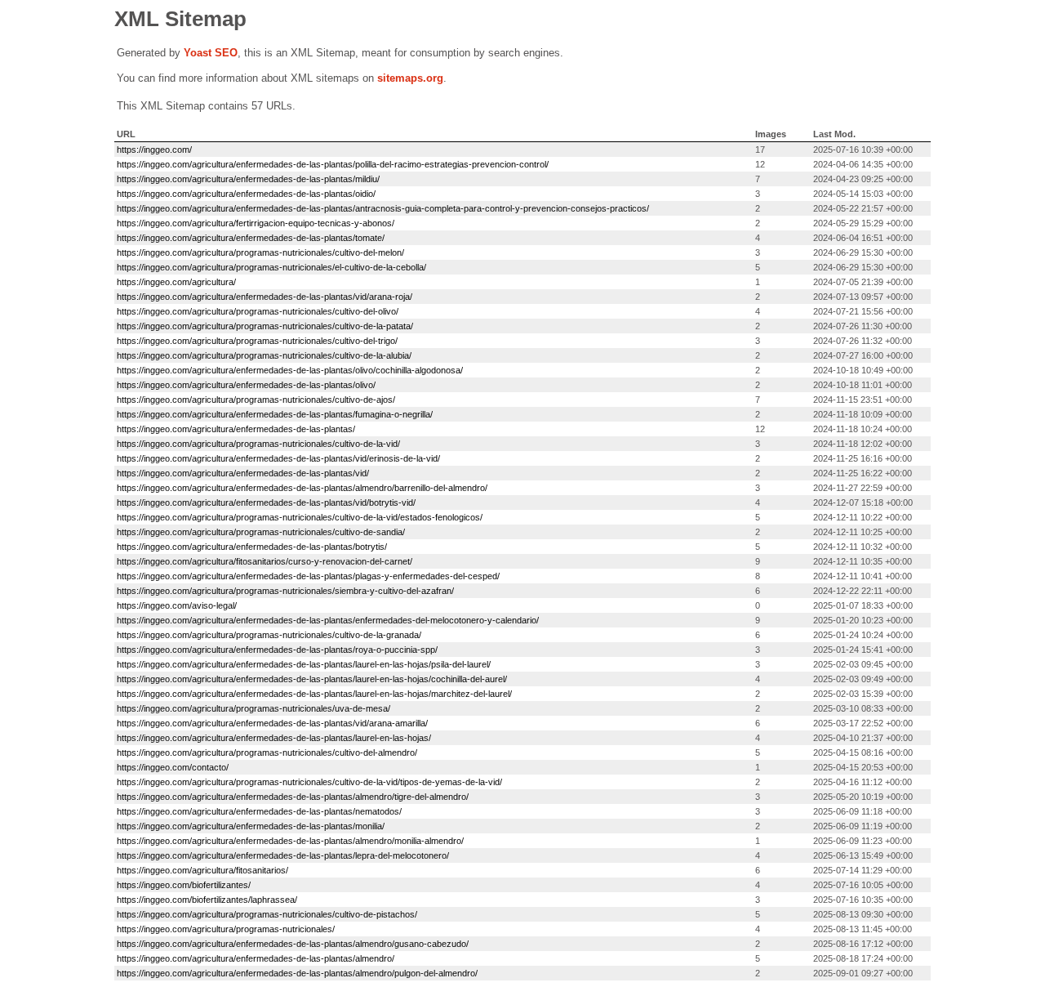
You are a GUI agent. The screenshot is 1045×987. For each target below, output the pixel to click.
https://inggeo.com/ (154, 149)
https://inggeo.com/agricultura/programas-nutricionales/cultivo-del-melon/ (260, 252)
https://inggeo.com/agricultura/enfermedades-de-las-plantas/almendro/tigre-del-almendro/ (293, 797)
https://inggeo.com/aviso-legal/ (177, 605)
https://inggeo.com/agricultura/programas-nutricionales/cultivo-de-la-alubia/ (264, 355)
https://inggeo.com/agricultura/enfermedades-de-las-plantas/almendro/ (255, 958)
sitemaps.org (410, 78)
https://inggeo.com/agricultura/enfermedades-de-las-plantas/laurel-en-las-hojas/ (274, 738)
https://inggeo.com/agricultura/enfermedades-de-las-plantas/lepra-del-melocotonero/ (283, 855)
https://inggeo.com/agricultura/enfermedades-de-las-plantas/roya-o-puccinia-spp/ (277, 649)
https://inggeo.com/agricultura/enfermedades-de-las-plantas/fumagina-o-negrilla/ (275, 414)
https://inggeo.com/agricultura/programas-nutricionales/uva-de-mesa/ (253, 708)
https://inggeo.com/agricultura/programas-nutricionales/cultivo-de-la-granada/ (269, 635)
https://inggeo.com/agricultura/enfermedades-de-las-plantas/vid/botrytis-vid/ (266, 502)
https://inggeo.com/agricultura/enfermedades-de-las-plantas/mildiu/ (248, 179)
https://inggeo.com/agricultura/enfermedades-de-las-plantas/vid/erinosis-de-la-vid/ (278, 458)
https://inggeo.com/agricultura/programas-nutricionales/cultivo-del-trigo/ (257, 341)
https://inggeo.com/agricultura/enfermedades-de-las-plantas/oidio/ (246, 194)
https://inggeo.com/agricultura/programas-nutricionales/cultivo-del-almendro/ (267, 752)
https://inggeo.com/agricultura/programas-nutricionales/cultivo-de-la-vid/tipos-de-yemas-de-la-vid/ (309, 782)
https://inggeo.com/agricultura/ (176, 282)
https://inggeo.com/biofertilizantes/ (184, 885)
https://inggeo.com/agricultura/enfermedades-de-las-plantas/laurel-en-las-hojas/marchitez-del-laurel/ (314, 694)
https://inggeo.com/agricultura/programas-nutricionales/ (226, 929)
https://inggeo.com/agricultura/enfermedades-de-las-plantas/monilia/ (251, 826)
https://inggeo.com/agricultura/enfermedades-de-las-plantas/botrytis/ (252, 547)
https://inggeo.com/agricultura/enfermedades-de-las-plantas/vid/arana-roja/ (264, 296)
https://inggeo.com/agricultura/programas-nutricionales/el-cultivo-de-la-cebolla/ (271, 267)
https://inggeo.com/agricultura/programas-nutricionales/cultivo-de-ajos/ (256, 399)
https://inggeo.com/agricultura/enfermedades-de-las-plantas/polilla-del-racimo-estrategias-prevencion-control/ (333, 164)
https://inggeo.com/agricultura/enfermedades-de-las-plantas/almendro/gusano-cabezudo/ (293, 944)
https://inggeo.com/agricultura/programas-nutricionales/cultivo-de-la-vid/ (258, 444)
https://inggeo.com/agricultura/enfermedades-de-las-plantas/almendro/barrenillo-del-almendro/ (302, 488)
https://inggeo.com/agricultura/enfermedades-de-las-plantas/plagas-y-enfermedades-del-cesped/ (308, 576)
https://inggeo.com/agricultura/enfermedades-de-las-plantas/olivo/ (246, 385)
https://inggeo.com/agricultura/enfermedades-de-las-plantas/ (236, 429)
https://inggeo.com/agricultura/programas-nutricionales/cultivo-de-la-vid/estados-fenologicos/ (299, 517)
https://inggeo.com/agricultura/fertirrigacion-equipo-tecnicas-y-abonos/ (255, 223)
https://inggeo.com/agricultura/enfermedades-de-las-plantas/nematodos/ (259, 811)
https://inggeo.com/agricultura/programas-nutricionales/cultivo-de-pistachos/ (267, 914)
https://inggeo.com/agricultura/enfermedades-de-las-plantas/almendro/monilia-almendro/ (290, 841)
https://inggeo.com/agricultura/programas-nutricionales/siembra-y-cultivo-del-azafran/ (285, 591)
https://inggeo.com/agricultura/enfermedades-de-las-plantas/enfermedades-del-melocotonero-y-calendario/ (328, 620)
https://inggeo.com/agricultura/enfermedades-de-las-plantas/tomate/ (251, 238)
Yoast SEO (211, 53)
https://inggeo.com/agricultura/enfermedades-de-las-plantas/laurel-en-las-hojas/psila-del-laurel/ (304, 664)
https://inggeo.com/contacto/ (173, 767)
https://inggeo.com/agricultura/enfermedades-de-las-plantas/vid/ (243, 473)
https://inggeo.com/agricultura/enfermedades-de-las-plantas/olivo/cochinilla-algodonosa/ (290, 370)
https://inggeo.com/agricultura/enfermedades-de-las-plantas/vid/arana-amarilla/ (272, 723)
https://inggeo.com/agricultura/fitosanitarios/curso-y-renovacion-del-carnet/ (264, 561)
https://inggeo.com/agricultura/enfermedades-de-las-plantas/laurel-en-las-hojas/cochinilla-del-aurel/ (312, 679)
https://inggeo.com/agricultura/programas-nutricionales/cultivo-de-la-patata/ (265, 326)
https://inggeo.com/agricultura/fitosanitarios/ (202, 870)
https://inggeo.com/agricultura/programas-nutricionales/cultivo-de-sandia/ (261, 532)
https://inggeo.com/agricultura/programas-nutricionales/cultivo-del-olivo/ (257, 311)
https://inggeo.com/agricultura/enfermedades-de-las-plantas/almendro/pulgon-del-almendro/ (297, 973)
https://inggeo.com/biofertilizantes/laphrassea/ (207, 899)
